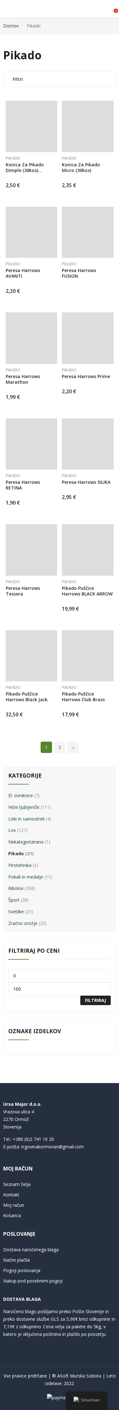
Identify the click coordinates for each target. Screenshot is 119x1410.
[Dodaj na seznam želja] (55, 107)
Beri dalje (112, 281)
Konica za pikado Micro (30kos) (81, 167)
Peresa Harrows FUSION (79, 273)
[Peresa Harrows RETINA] (31, 444)
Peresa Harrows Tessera (23, 591)
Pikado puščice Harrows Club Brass (83, 696)
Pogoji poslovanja (21, 1270)
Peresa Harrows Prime (86, 376)
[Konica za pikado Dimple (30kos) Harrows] (31, 126)
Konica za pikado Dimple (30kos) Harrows (25, 170)
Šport (13, 900)
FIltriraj (95, 1000)
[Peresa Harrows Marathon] (31, 338)
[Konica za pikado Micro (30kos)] (88, 126)
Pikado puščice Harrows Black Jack (27, 696)
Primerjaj (55, 118)
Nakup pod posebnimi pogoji (33, 1281)
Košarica (12, 1215)
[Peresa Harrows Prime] (88, 338)
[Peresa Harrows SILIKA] (88, 444)
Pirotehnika (19, 865)
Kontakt (11, 1195)
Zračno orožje (22, 923)
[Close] (111, 759)
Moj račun (13, 1205)
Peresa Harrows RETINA (23, 485)
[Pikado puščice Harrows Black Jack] (31, 656)
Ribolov (15, 888)
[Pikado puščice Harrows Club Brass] (88, 656)
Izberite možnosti (55, 712)
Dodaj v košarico (55, 183)
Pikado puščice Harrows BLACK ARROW (87, 591)
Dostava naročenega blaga (31, 1250)
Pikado (13, 158)
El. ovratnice (20, 795)
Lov (12, 830)
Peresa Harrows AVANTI (23, 273)
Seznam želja (16, 1184)
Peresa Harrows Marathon (23, 379)
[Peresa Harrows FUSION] (88, 232)
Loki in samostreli (26, 819)
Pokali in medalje (25, 877)
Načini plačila (16, 1260)
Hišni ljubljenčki (23, 807)
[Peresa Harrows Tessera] (31, 550)
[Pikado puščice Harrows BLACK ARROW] (88, 550)
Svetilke (16, 912)
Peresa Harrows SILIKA (86, 482)
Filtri (18, 79)
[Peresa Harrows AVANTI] (31, 232)
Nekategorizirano (26, 842)
